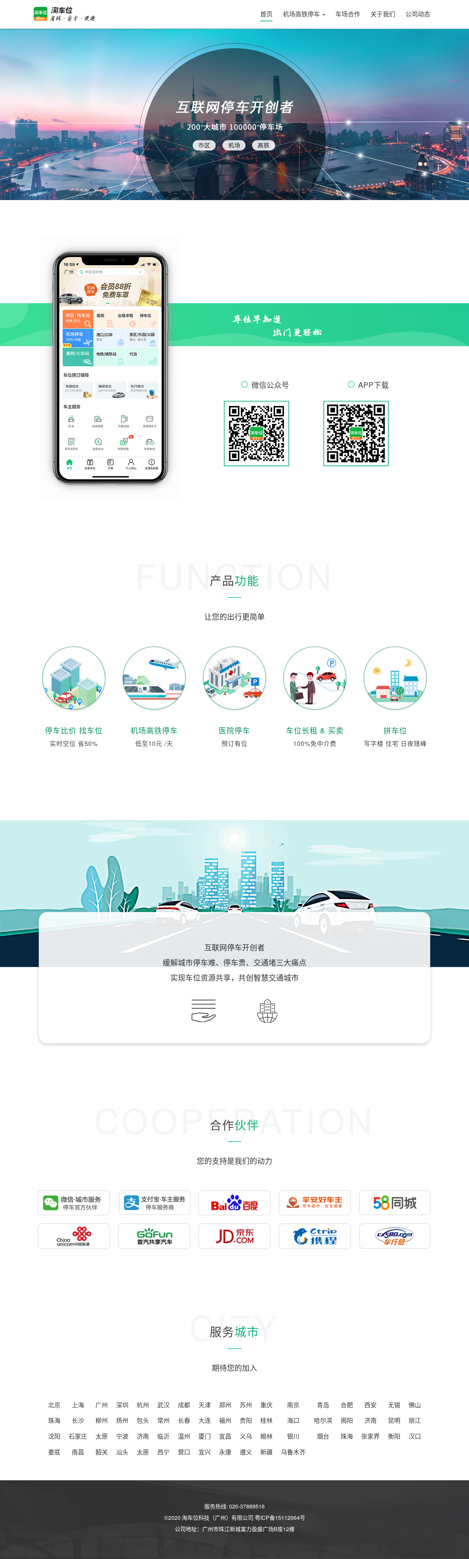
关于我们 (382, 13)
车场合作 (347, 13)
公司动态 (417, 13)
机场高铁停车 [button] (302, 13)
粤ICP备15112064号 (280, 1518)
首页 (266, 13)
